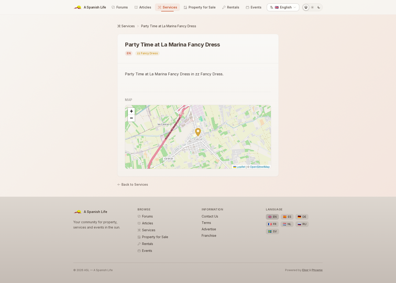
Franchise (209, 235)
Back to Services (134, 184)
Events (256, 7)
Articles (145, 7)
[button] (198, 132)
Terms (206, 223)
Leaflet (240, 167)
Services (170, 7)
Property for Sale (202, 7)
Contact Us (210, 216)
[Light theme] (312, 7)
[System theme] (306, 7)
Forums (122, 7)
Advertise (209, 229)
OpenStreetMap (260, 167)
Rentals (233, 7)
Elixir (305, 270)
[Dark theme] (319, 7)
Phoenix (317, 270)
